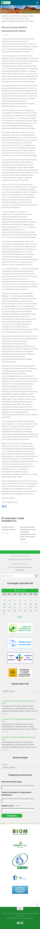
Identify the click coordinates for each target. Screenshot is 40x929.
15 (31, 604)
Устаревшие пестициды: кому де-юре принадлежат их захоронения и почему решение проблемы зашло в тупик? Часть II (20, 726)
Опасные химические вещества (23, 701)
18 (9, 607)
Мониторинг (14, 16)
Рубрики (5, 764)
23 (36, 607)
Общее (24, 16)
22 (31, 607)
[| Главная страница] (7, 2)
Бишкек (5, 16)
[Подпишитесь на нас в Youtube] (18, 923)
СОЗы (31, 16)
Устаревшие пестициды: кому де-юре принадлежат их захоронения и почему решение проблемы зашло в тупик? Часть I (19, 744)
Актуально (6, 701)
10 (4, 604)
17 (4, 607)
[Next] (23, 844)
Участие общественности (13, 18)
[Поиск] (36, 576)
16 (36, 604)
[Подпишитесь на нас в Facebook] (21, 923)
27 (20, 611)
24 (4, 611)
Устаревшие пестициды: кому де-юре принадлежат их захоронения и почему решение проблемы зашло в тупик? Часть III (20, 708)
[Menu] (37, 2)
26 (15, 611)
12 (15, 604)
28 (25, 611)
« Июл (19, 617)
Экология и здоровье (24, 21)
